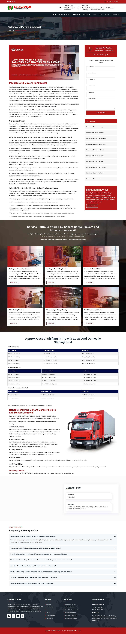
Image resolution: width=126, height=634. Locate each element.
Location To (91, 92)
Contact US (92, 206)
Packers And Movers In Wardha (95, 132)
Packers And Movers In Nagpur (95, 127)
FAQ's (117, 1)
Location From (92, 85)
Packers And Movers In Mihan (94, 161)
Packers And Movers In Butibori (95, 155)
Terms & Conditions (108, 1)
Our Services (76, 14)
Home (54, 14)
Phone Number (92, 73)
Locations (86, 14)
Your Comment (92, 98)
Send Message (100, 112)
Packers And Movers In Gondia (95, 150)
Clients (95, 14)
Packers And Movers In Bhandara (95, 144)
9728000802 (71, 497)
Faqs (101, 14)
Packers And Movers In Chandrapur (96, 138)
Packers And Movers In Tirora (94, 173)
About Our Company (64, 14)
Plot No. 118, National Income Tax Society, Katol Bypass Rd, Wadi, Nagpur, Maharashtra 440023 (88, 507)
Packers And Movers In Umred (95, 179)
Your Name (91, 66)
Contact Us (115, 14)
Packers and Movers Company (26, 179)
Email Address (92, 79)
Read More (13, 282)
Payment (107, 14)
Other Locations (90, 121)
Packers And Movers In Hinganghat (96, 167)
